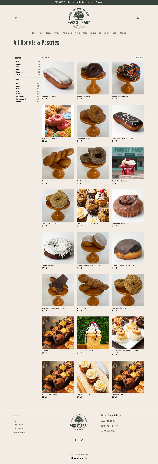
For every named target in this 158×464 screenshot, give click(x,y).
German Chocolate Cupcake (88, 223)
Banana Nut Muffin (49, 394)
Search (16, 421)
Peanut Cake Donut (119, 308)
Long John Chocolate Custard (54, 308)
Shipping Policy (19, 429)
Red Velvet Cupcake (120, 181)
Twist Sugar (81, 308)
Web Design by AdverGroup (79, 458)
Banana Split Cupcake (86, 350)
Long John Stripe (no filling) (123, 138)
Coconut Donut (48, 266)
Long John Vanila (49, 96)
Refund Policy (18, 425)
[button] (16, 18)
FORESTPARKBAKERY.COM (81, 454)
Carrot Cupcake (83, 394)
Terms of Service (19, 433)
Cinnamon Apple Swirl (120, 223)
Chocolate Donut (84, 96)
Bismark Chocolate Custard (123, 266)
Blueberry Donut (83, 181)
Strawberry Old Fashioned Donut (55, 138)
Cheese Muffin (117, 394)
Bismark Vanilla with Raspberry (89, 266)
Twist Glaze (46, 181)
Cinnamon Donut (84, 138)
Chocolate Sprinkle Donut (122, 96)
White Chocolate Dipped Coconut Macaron (125, 351)
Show (137, 57)
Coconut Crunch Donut (51, 223)
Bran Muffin (46, 350)
